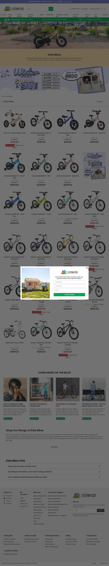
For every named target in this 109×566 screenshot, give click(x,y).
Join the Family (69, 294)
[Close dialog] (87, 268)
